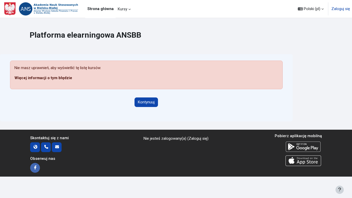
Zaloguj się (340, 8)
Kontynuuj (146, 102)
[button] (311, 9)
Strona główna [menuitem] (100, 8)
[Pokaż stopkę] (340, 190)
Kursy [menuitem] (122, 9)
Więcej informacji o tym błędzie (43, 78)
